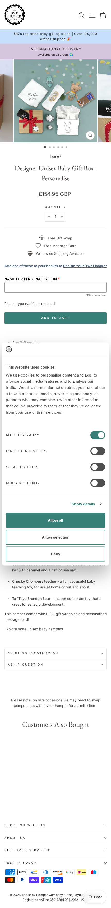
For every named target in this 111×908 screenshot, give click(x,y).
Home (54, 156)
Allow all (55, 520)
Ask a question (25, 664)
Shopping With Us (24, 825)
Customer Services (27, 850)
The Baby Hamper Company (42, 895)
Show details (83, 504)
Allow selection (55, 537)
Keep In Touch (20, 863)
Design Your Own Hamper (85, 266)
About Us (15, 838)
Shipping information (33, 653)
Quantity (55, 207)
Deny (55, 554)
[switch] (97, 451)
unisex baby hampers (45, 629)
